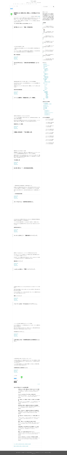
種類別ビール (46, 70)
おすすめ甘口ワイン (47, 113)
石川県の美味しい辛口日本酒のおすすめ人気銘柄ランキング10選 (28, 426)
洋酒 (27, 452)
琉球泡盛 (47, 94)
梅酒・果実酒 (29, 452)
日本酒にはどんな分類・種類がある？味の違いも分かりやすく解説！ (29, 389)
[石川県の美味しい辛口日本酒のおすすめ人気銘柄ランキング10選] (16, 428)
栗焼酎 (47, 93)
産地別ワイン (46, 73)
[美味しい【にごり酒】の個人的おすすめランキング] (16, 433)
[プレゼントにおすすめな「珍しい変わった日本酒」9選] (16, 396)
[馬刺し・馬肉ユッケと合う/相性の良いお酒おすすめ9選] (16, 423)
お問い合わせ (46, 452)
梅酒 (45, 80)
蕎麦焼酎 (47, 96)
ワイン (44, 72)
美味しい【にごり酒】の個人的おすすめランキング (26, 431)
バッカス (34, 453)
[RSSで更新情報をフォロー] (16, 382)
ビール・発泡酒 (45, 68)
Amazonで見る (16, 126)
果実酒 (45, 79)
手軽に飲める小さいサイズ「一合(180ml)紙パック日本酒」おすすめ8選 (48, 37)
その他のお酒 (45, 66)
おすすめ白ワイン (46, 111)
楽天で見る (15, 127)
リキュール (44, 71)
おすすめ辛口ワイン (47, 114)
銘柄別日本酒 (46, 77)
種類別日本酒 (46, 76)
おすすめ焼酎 (45, 108)
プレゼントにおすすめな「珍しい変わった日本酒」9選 (26, 394)
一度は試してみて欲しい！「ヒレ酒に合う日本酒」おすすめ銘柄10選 (48, 27)
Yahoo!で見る (16, 128)
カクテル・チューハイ (46, 65)
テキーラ (45, 87)
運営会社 (50, 452)
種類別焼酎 (46, 92)
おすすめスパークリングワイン (48, 112)
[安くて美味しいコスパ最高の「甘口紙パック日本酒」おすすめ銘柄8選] (16, 401)
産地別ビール (46, 69)
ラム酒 (45, 89)
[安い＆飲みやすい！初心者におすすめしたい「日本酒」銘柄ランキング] (16, 417)
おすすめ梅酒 (45, 107)
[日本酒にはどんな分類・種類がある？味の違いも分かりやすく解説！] (16, 391)
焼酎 (43, 90)
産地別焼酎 (46, 91)
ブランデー (46, 88)
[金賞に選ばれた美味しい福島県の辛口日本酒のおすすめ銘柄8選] (16, 407)
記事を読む (19, 392)
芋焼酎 (47, 95)
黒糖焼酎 (47, 97)
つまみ (44, 67)
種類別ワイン (46, 74)
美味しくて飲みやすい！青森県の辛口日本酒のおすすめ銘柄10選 (28, 410)
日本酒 (39, 16)
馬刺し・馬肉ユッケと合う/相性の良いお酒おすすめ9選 (27, 421)
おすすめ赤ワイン (46, 110)
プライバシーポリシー (41, 452)
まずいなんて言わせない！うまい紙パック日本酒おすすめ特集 (28, 436)
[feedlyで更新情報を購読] (14, 382)
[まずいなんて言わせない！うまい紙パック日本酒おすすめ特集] (16, 438)
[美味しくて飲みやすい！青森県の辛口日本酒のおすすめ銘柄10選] (16, 412)
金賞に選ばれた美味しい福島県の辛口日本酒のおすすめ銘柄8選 (28, 405)
